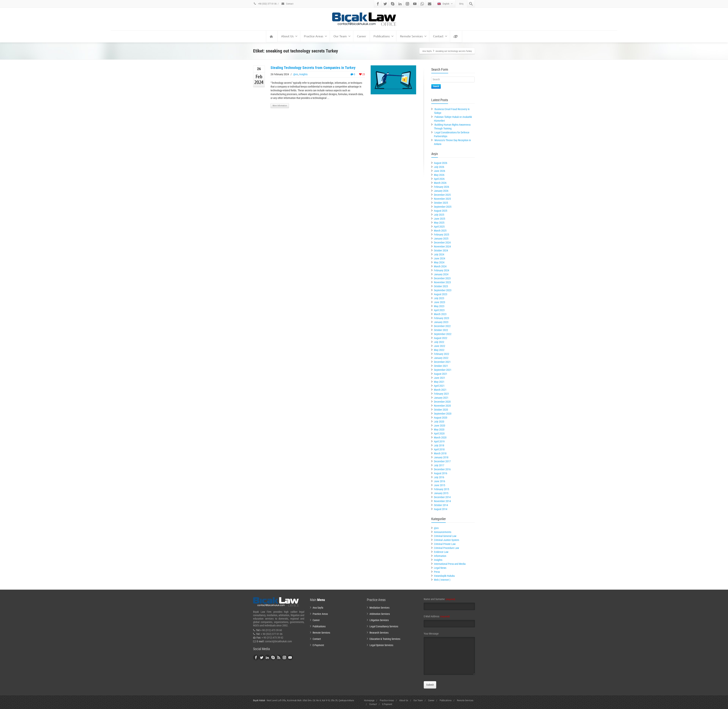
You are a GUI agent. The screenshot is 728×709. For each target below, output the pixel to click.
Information (440, 555)
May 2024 (439, 262)
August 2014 (440, 509)
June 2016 (439, 481)
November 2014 (442, 501)
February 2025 (441, 234)
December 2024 (442, 242)
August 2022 (440, 338)
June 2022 (439, 345)
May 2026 (439, 174)
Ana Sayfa (318, 607)
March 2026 (440, 182)
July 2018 (439, 445)
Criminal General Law (445, 536)
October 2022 (441, 330)
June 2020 (439, 425)
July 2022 (439, 342)
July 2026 (439, 166)
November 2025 (442, 198)
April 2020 (439, 433)
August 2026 (440, 162)
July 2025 (439, 214)
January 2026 (441, 190)
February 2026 (441, 186)
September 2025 (442, 206)
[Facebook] (378, 4)
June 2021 (439, 377)
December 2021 (442, 361)
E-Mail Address (437, 616)
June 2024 (439, 258)
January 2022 (441, 357)
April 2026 (439, 178)
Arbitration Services (379, 613)
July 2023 (439, 298)
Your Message (431, 633)
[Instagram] (407, 4)
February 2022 (441, 353)
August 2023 (440, 294)
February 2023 (441, 318)
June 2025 (439, 218)
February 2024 (441, 270)
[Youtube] (415, 4)
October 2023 (441, 286)
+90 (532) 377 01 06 (267, 3)
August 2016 (440, 473)
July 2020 (439, 421)
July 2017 (439, 465)
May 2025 (439, 222)
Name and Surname (439, 599)
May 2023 (439, 306)
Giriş (461, 3)
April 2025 (439, 226)
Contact (289, 3)
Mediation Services (379, 607)
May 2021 (439, 381)
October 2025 (441, 202)
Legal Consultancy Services (383, 626)
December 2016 (442, 469)
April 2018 (439, 449)
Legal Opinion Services (381, 645)
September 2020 (442, 413)
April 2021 (439, 385)
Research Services (378, 632)
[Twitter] (385, 4)
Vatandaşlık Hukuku (444, 575)
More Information (280, 105)
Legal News (440, 567)
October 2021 (441, 365)
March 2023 (440, 314)
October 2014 (441, 505)
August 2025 (440, 210)
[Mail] (429, 4)
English (446, 3)
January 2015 (441, 493)
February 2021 (441, 393)
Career (361, 36)
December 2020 (442, 401)
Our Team (340, 36)
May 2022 (439, 349)
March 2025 (440, 230)
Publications (381, 36)
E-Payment (318, 645)
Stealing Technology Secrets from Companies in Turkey (313, 67)
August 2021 (440, 373)
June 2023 (439, 302)
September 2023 (442, 290)
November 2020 (442, 405)
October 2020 (441, 409)
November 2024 (442, 246)
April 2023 (439, 310)
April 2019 (439, 441)
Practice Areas (313, 36)
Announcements (442, 532)
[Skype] (392, 4)
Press (437, 571)
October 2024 (441, 250)
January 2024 (441, 274)
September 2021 (442, 369)
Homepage (369, 700)
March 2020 (440, 437)
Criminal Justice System (446, 540)
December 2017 (442, 461)
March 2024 (440, 266)
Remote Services (411, 36)
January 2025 (441, 238)
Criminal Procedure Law (446, 547)
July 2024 (439, 254)
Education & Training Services (384, 638)
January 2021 (441, 397)
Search (436, 86)
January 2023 (441, 322)
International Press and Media (450, 563)
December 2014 (442, 497)
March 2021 (440, 389)
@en (295, 74)
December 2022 (442, 326)
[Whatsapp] (422, 4)
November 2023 (442, 282)
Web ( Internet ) (442, 579)
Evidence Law (441, 551)
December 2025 (442, 194)
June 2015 (439, 485)
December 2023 (442, 278)
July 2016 (439, 477)
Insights (303, 74)
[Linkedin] (400, 4)
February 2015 (441, 489)
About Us (287, 36)
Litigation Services (379, 620)
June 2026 (439, 170)
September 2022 (442, 334)
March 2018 (440, 453)
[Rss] (279, 657)
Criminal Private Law (445, 543)
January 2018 (441, 457)
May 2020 (439, 429)
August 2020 (440, 417)
